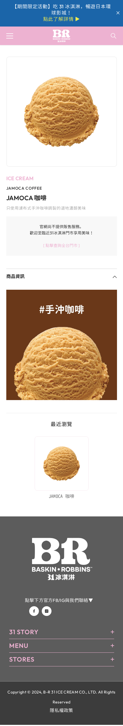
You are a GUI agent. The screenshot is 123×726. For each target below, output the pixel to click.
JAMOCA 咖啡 (62, 496)
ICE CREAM (19, 178)
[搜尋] (113, 36)
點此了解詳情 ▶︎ (61, 19)
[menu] (9, 36)
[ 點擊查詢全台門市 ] (61, 245)
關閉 (118, 13)
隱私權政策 (61, 710)
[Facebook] (34, 611)
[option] (61, 111)
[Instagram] (46, 611)
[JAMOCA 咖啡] (61, 463)
